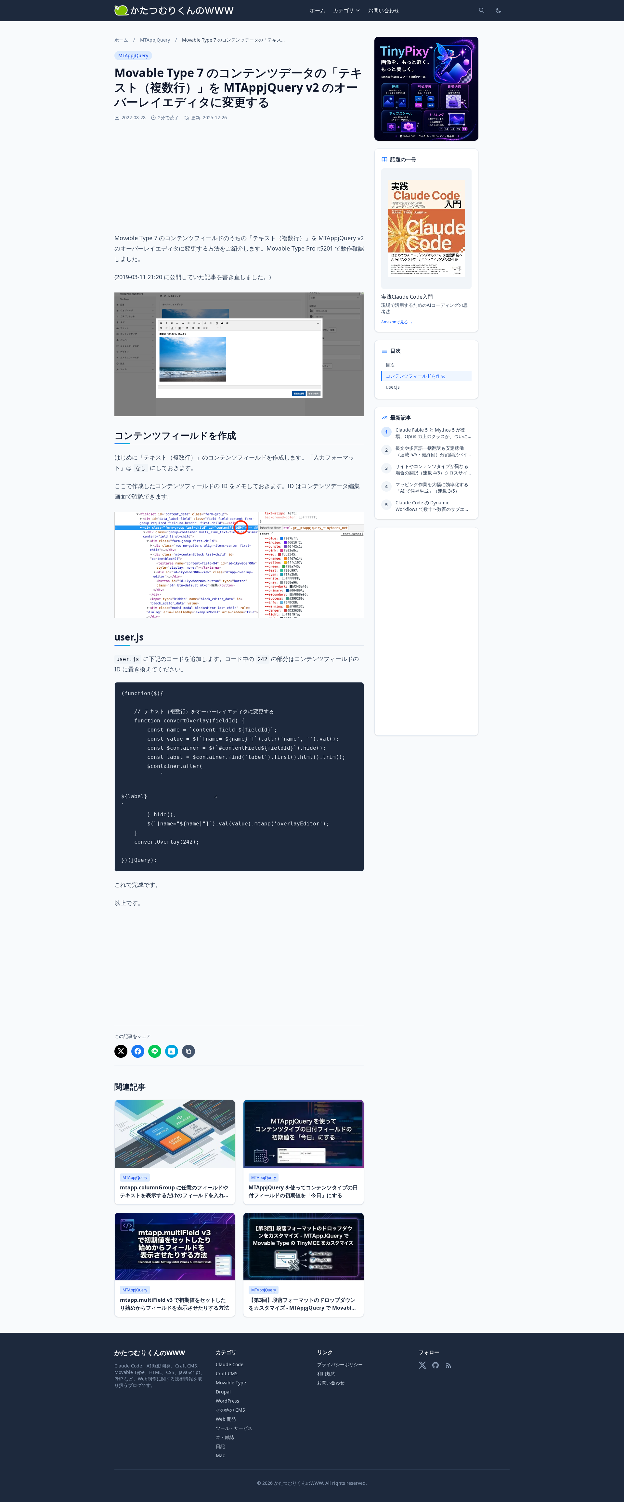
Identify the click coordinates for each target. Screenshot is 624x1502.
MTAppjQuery (155, 40)
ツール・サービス (234, 1428)
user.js (393, 387)
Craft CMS (227, 1373)
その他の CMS (230, 1410)
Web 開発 (226, 1419)
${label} (134, 796)
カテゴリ (343, 10)
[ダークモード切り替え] (498, 10)
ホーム (317, 10)
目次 (390, 365)
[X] (422, 1365)
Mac (220, 1455)
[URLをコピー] (188, 1051)
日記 (220, 1446)
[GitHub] (435, 1365)
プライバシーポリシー (340, 1364)
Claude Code (229, 1364)
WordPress (227, 1401)
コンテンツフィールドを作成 (415, 376)
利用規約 (326, 1373)
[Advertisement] (239, 176)
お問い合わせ (383, 10)
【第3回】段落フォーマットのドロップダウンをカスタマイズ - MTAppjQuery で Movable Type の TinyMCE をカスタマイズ (302, 1307)
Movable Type (231, 1382)
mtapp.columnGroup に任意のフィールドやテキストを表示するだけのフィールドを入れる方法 (174, 1195)
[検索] (482, 10)
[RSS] (448, 1365)
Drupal (223, 1392)
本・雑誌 (225, 1437)
